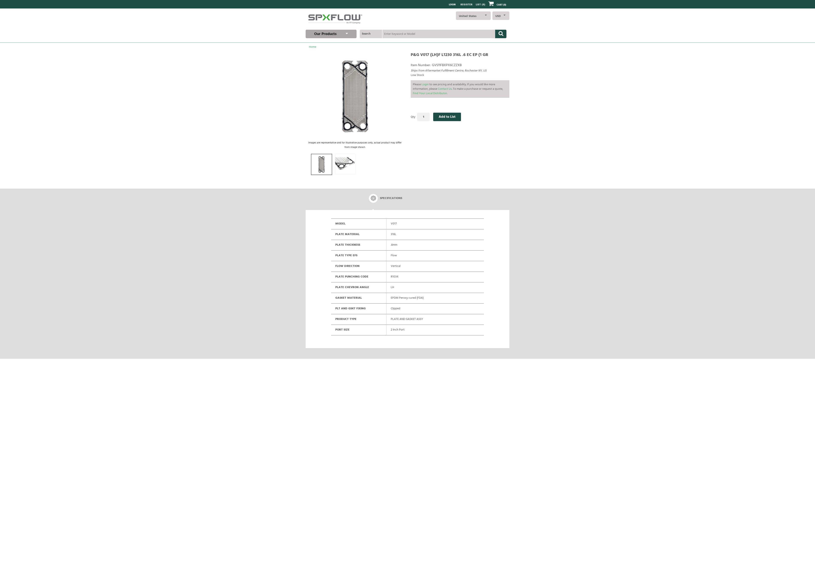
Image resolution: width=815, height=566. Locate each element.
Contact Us (445, 89)
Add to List (447, 117)
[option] (321, 164)
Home (312, 47)
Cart (501, 5)
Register (467, 5)
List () (480, 5)
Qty (413, 117)
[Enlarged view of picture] (355, 96)
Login (452, 5)
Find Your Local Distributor (430, 93)
